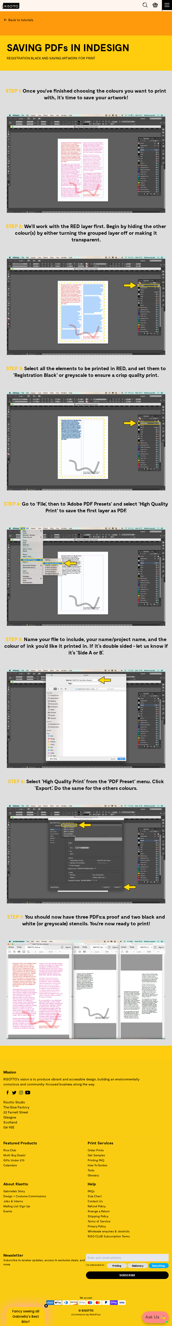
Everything (158, 1265)
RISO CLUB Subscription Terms (109, 1236)
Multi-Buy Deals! (14, 1155)
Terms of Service (99, 1221)
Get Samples (96, 1155)
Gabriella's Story (14, 1191)
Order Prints (96, 1150)
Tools (91, 1170)
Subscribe (127, 1275)
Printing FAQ (96, 1160)
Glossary (93, 1175)
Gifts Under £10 (13, 1160)
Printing (116, 1265)
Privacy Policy (97, 1226)
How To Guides (97, 1165)
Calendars (10, 1165)
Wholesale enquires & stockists (109, 1231)
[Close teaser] (46, 1306)
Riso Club (9, 1150)
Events (7, 1211)
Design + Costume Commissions (24, 1196)
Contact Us (95, 1201)
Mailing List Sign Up (16, 1206)
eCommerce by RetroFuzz (86, 1314)
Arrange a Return (99, 1211)
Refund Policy (97, 1206)
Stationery (137, 1265)
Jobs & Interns (13, 1201)
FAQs (91, 1191)
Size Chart (95, 1196)
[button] (25, 1316)
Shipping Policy (98, 1216)
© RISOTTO (86, 1310)
